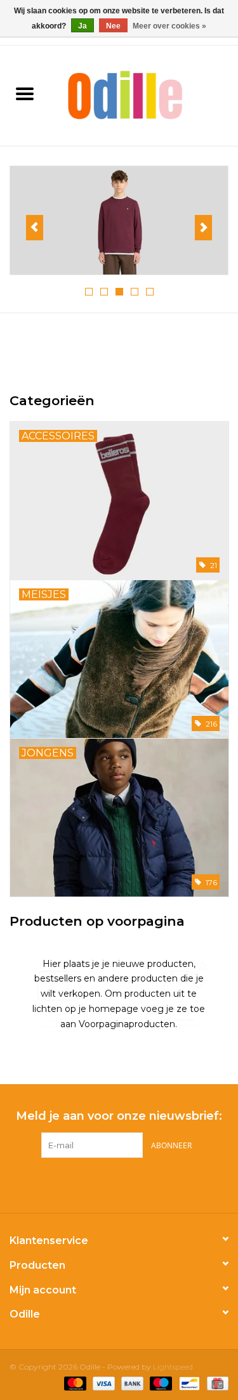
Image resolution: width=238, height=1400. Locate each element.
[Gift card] (215, 1382)
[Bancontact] (188, 1382)
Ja (82, 26)
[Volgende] (203, 227)
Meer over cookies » (169, 26)
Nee (113, 26)
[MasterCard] (74, 1382)
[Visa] (102, 1382)
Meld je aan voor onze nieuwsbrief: (119, 1116)
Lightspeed (173, 1366)
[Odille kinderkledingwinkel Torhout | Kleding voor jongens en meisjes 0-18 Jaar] (144, 94)
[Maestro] (159, 1382)
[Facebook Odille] (108, 1184)
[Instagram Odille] (131, 1184)
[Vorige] (34, 227)
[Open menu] (25, 93)
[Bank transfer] (131, 1382)
